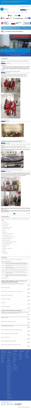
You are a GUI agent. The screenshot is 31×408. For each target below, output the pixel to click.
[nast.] (22, 213)
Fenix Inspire (28, 407)
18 (20, 213)
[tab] (3, 219)
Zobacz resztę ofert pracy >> (5, 277)
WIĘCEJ (28, 285)
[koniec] (23, 213)
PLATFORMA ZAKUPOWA (18, 259)
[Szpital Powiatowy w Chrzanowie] (5, 9)
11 (9, 213)
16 (17, 213)
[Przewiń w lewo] (2, 45)
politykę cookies (16, 2)
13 (12, 213)
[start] (3, 213)
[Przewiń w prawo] (28, 45)
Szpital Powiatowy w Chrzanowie (9, 401)
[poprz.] (5, 213)
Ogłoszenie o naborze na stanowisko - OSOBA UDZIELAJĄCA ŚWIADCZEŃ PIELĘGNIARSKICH (16, 269)
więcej (28, 314)
